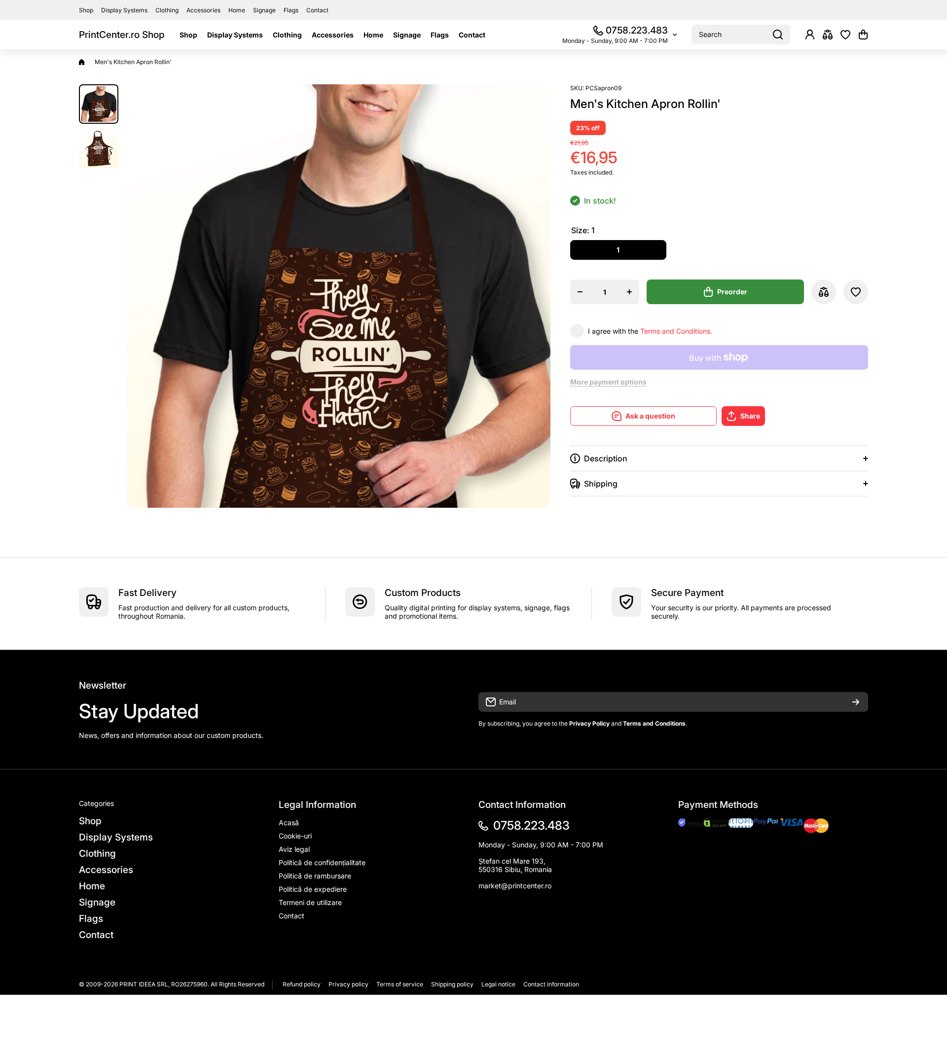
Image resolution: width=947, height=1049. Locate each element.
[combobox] (741, 34)
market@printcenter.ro (514, 885)
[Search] (777, 34)
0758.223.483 (637, 30)
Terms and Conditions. (676, 331)
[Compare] (828, 34)
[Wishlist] (845, 34)
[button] (863, 34)
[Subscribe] (855, 702)
